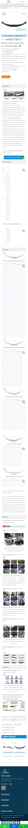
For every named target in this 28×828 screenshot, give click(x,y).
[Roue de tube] (8, 712)
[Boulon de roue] (10, 712)
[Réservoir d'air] (12, 712)
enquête (6, 76)
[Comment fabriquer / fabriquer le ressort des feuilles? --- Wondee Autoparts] (14, 526)
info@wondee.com (8, 780)
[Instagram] (14, 822)
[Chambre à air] (11, 712)
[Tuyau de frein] (13, 712)
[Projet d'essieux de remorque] (4, 712)
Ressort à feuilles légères (7, 724)
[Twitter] (8, 784)
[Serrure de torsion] (6, 712)
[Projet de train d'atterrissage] (5, 712)
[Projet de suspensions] (3, 712)
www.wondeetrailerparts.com (7, 819)
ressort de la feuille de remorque (8, 732)
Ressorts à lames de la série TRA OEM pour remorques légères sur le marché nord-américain (19, 756)
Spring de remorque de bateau (8, 730)
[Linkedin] (5, 784)
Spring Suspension (17, 724)
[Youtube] (11, 784)
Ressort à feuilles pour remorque (8, 727)
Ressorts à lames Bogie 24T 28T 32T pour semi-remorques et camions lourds (8, 756)
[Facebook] (2, 784)
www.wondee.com (21, 817)
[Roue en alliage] (9, 712)
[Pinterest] (18, 822)
